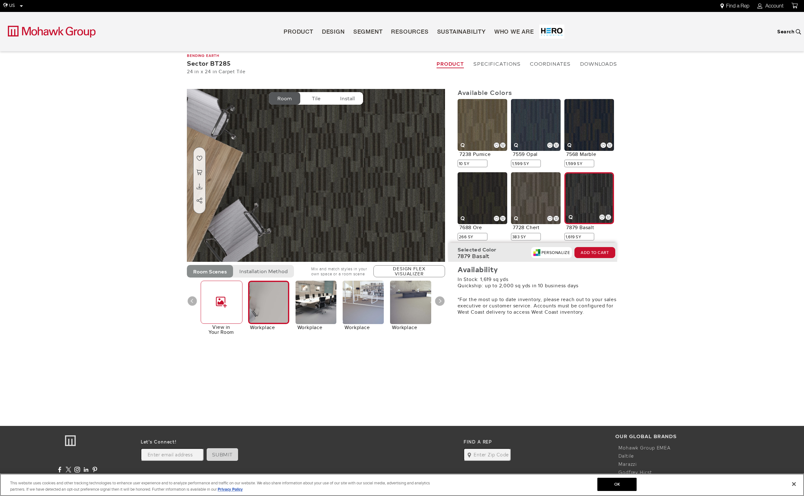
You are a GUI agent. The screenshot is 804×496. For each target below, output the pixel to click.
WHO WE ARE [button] (514, 32)
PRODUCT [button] (298, 32)
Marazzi (627, 464)
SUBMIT (222, 454)
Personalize (555, 253)
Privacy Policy (230, 489)
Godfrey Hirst (635, 472)
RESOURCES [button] (409, 32)
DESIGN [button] (333, 32)
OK (617, 484)
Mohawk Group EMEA (644, 447)
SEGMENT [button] (368, 32)
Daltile (626, 456)
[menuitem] (738, 6)
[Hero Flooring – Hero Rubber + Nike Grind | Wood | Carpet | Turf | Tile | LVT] (551, 32)
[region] (402, 485)
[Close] (794, 484)
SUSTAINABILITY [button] (461, 32)
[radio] (284, 98)
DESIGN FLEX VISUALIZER (409, 271)
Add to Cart (595, 253)
